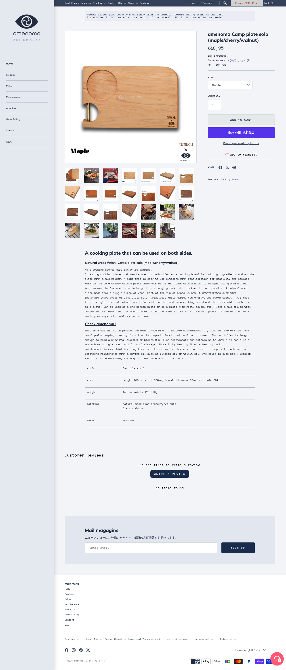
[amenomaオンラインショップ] (27, 27)
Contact (10, 130)
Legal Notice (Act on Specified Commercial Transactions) (123, 639)
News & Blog (13, 119)
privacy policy (204, 639)
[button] (74, 97)
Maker (9, 86)
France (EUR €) (245, 3)
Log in (195, 3)
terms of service (177, 639)
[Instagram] (74, 650)
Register (208, 3)
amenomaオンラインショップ (231, 60)
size (211, 77)
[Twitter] (88, 650)
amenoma (128, 420)
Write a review (169, 474)
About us (11, 108)
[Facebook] (66, 650)
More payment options (241, 143)
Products (10, 75)
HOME (9, 63)
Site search (72, 639)
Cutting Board (230, 179)
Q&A (9, 141)
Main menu (72, 583)
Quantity (214, 95)
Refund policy (229, 639)
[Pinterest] (81, 650)
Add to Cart (241, 120)
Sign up (238, 547)
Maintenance (13, 97)
